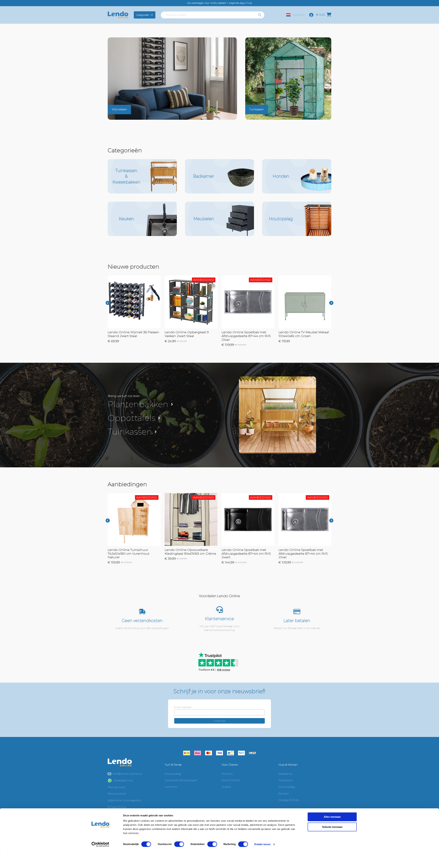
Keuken (283, 793)
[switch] (179, 844)
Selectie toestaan (332, 826)
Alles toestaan (332, 816)
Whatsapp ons (123, 780)
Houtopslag (173, 773)
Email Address (183, 707)
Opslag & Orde (288, 800)
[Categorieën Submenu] (152, 15)
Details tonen (262, 844)
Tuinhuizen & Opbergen (181, 780)
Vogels (226, 786)
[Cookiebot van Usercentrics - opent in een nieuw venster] (100, 844)
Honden (227, 773)
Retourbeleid (117, 793)
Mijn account (117, 787)
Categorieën (142, 14)
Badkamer (285, 773)
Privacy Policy (117, 806)
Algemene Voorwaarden (124, 800)
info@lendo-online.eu (127, 773)
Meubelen (285, 780)
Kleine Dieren (231, 780)
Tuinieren (171, 786)
